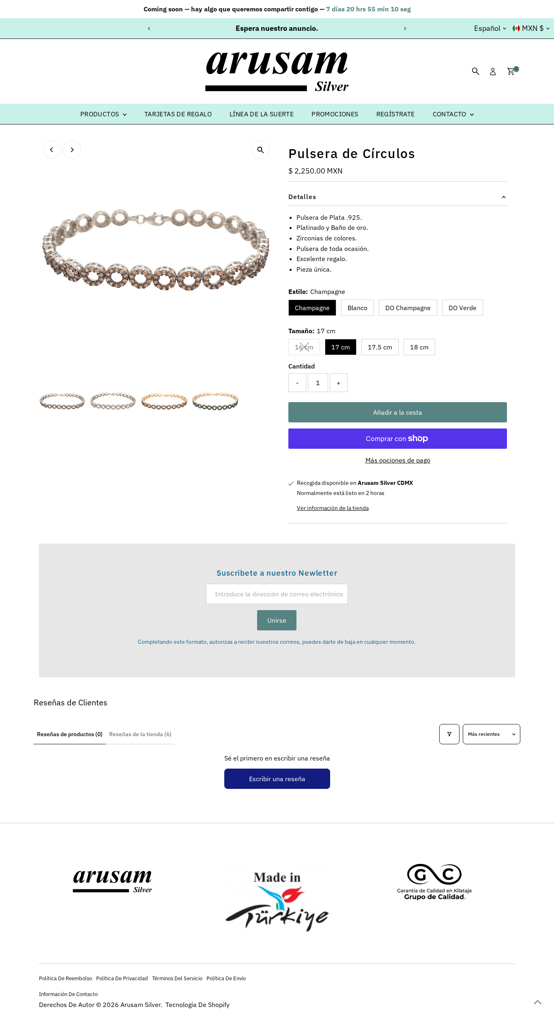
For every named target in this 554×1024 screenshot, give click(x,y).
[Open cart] (511, 71)
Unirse (276, 620)
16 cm (307, 348)
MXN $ (533, 28)
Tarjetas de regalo (178, 114)
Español (487, 28)
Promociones (334, 114)
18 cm (419, 347)
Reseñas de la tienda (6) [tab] (140, 734)
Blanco (357, 308)
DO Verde (463, 308)
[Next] (405, 28)
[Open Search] (475, 71)
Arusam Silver (140, 1004)
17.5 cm (380, 347)
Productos (100, 114)
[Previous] (149, 28)
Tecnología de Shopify (197, 1004)
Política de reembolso (65, 978)
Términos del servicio (177, 978)
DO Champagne (408, 308)
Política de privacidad (122, 978)
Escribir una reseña (277, 779)
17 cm (340, 347)
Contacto (450, 114)
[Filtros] (449, 734)
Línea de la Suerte (262, 114)
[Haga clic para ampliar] (260, 150)
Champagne (312, 308)
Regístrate (395, 114)
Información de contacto (68, 994)
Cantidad (301, 366)
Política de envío (226, 978)
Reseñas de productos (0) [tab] (70, 734)
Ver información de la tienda (333, 508)
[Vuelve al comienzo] (538, 1002)
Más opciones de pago (397, 460)
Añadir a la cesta (397, 412)
